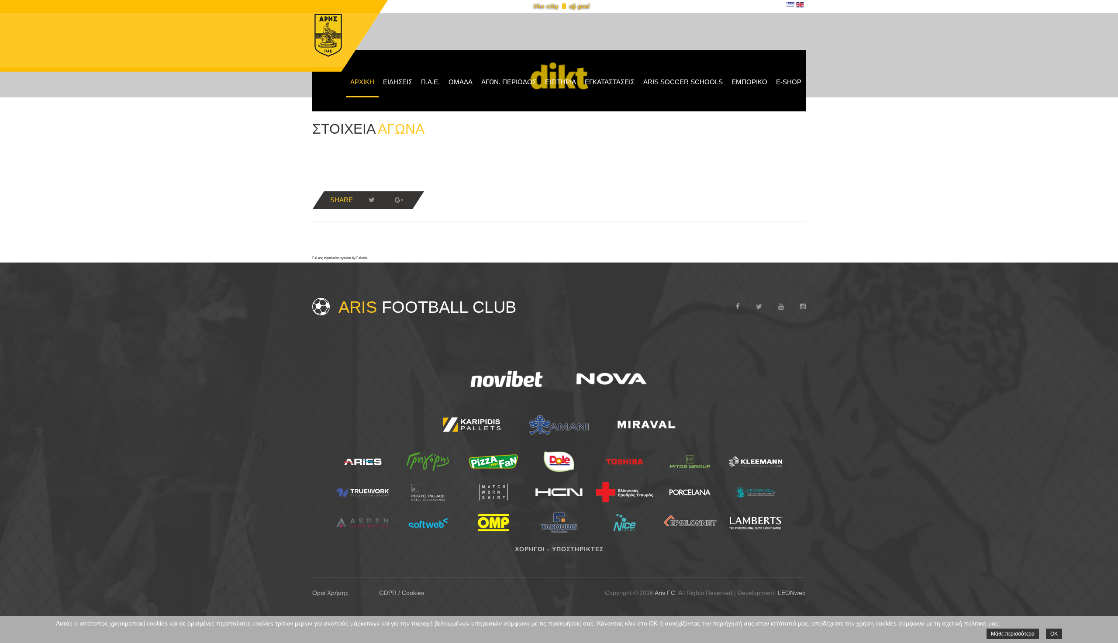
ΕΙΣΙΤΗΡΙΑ (560, 82)
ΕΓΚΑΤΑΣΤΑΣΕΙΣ (610, 82)
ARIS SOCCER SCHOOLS (683, 82)
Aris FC (665, 592)
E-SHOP (788, 82)
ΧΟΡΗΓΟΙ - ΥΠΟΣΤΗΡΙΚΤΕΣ (559, 549)
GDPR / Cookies (401, 592)
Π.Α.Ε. (430, 82)
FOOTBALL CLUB (427, 307)
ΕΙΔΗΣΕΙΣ (397, 82)
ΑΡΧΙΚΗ (362, 82)
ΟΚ (1054, 634)
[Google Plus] (398, 200)
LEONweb (792, 592)
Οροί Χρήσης (330, 592)
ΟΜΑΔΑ (461, 82)
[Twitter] (371, 200)
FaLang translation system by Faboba (339, 258)
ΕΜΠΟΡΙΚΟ (749, 82)
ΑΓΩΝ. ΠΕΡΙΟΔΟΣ (508, 82)
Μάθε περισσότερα (1013, 634)
